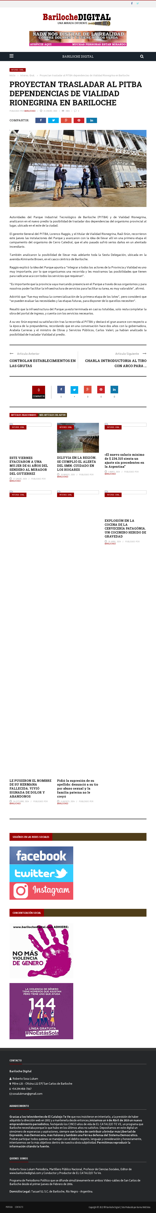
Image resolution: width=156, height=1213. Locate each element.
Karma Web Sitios (143, 1207)
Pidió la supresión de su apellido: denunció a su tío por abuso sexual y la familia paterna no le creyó (77, 788)
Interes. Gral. (17, 70)
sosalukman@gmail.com (27, 1094)
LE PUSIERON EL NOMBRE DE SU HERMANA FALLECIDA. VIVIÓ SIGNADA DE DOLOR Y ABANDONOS (30, 788)
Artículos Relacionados (23, 415)
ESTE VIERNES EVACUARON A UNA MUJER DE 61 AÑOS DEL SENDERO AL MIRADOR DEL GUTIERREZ (29, 466)
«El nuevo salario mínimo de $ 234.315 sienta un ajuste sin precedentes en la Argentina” (124, 460)
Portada (9, 1207)
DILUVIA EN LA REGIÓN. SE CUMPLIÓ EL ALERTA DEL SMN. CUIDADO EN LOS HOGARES (76, 463)
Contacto (19, 1207)
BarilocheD (30, 111)
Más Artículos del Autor (52, 415)
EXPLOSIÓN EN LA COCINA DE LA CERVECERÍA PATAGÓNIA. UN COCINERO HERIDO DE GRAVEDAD (125, 528)
